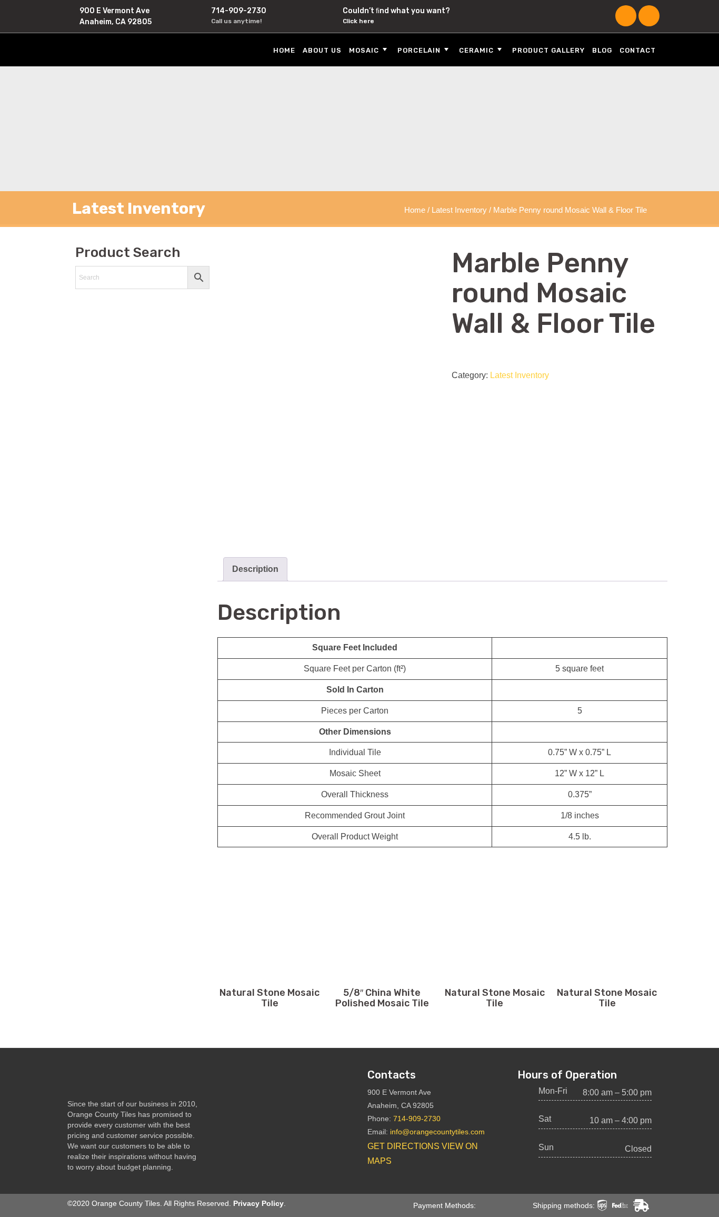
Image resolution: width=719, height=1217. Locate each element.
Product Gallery (548, 50)
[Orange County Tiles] (127, 49)
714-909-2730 (238, 10)
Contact (638, 50)
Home (284, 50)
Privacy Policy (258, 1203)
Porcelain (419, 50)
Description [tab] (255, 569)
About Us (322, 50)
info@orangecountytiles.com (437, 1131)
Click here (358, 21)
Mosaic (364, 50)
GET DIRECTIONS (403, 1146)
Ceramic (476, 50)
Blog (602, 50)
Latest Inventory (459, 210)
